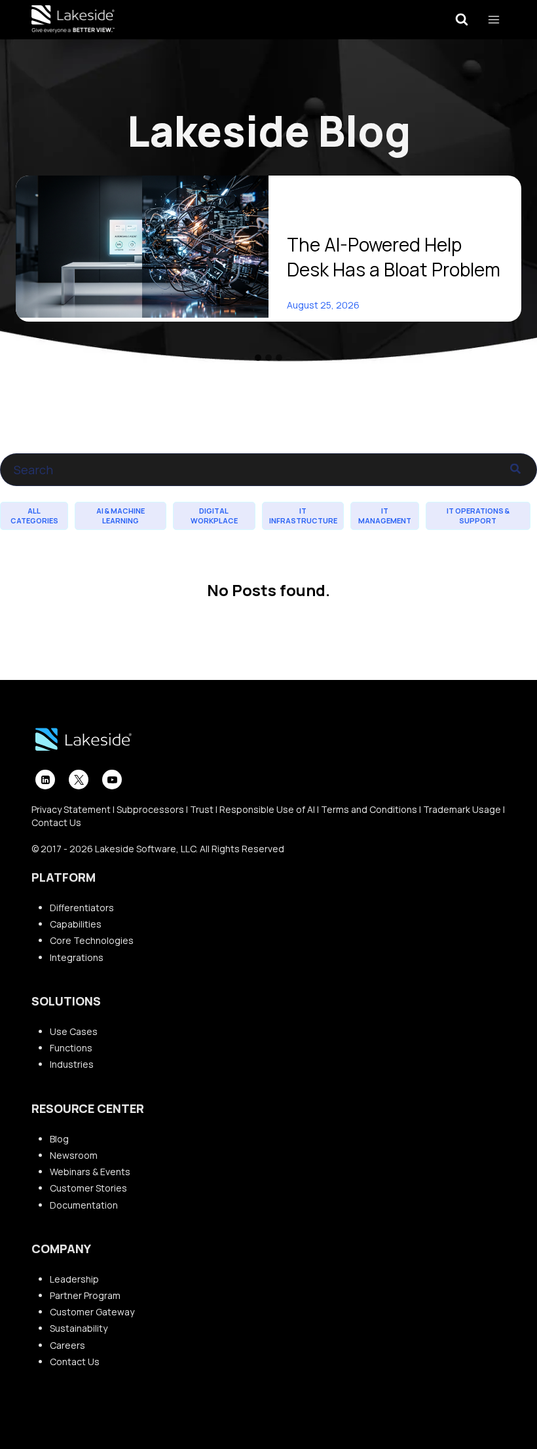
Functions (71, 1048)
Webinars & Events (90, 1171)
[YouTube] (112, 779)
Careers (67, 1345)
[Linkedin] (45, 779)
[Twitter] (78, 779)
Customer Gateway (92, 1312)
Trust (201, 809)
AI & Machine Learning (120, 515)
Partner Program (85, 1295)
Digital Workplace (214, 515)
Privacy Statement (71, 809)
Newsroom (74, 1155)
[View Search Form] (462, 20)
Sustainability (78, 1328)
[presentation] (142, 247)
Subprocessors (150, 809)
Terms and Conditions (369, 809)
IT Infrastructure (303, 515)
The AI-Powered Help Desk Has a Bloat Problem (393, 257)
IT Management (384, 515)
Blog (59, 1139)
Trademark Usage (462, 809)
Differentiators (82, 907)
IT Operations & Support (478, 515)
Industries (72, 1064)
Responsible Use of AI (267, 809)
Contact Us (56, 822)
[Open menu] (493, 19)
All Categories (34, 515)
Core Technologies (92, 940)
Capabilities (76, 924)
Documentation (84, 1205)
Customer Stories (88, 1188)
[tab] (258, 357)
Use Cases (74, 1031)
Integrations (76, 957)
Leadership (74, 1279)
